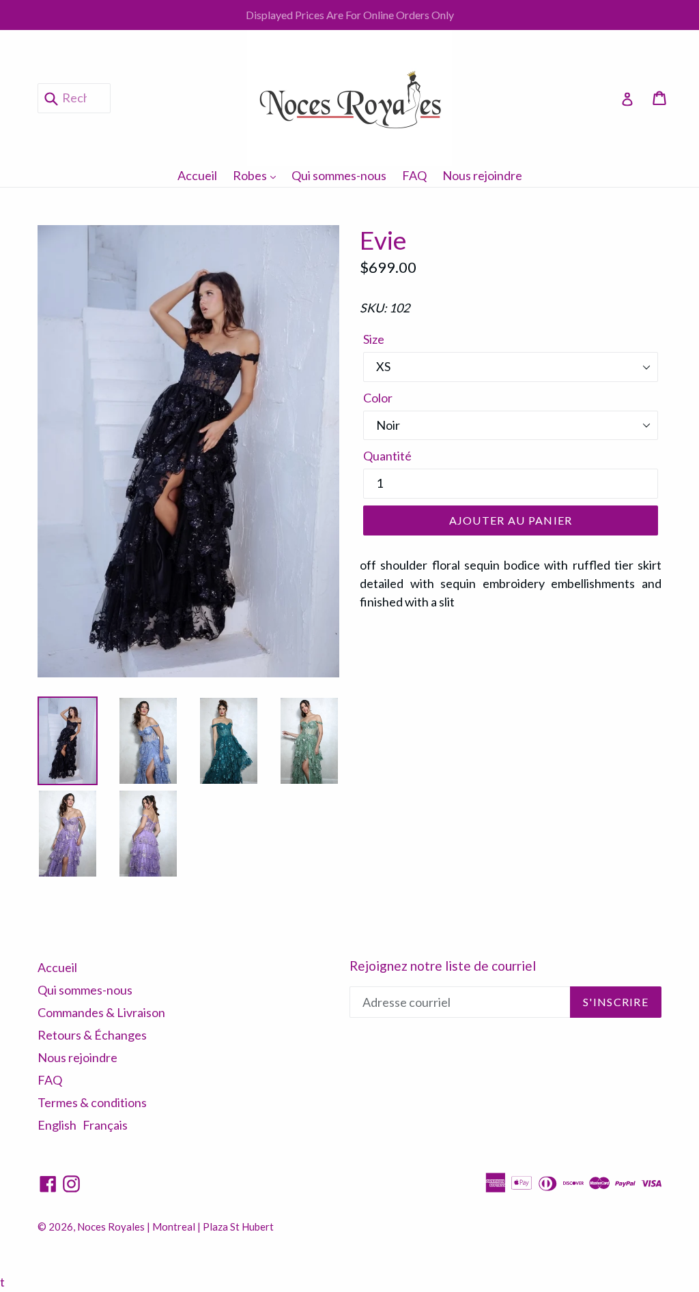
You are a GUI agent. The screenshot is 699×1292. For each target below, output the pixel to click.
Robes (258, 175)
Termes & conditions (92, 1102)
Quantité (387, 455)
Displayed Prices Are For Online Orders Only (350, 14)
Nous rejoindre (482, 175)
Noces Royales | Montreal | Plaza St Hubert (175, 1226)
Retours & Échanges (92, 1034)
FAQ (414, 175)
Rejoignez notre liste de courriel (443, 965)
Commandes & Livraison (101, 1012)
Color (378, 397)
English (57, 1124)
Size (373, 339)
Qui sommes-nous (338, 175)
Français (105, 1124)
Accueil (197, 175)
